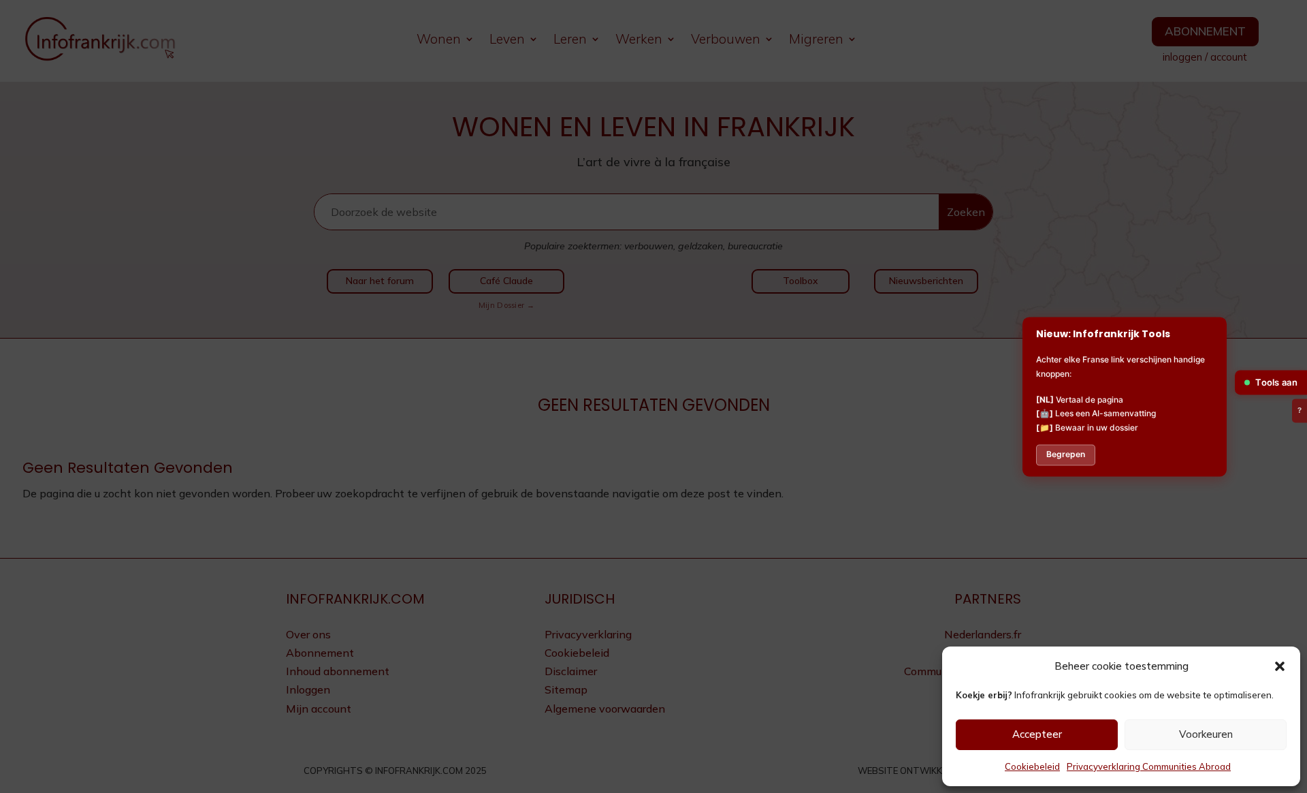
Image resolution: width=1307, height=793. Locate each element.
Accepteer (1037, 734)
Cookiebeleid (1032, 766)
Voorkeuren (1206, 734)
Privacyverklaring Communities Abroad (1149, 766)
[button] (1280, 666)
